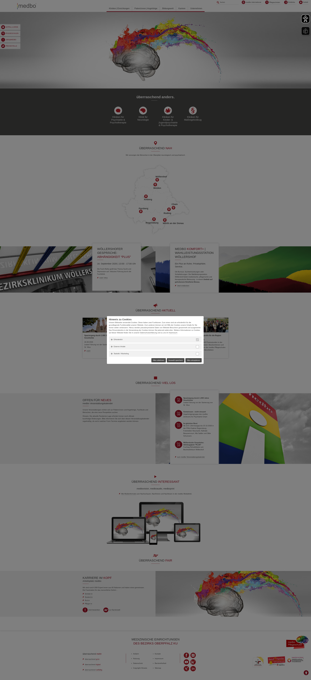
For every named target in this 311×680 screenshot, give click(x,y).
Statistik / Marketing (121, 354)
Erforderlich (118, 339)
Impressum (173, 333)
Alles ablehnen (158, 360)
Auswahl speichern (175, 360)
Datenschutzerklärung (148, 333)
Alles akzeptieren (193, 360)
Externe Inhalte (119, 346)
